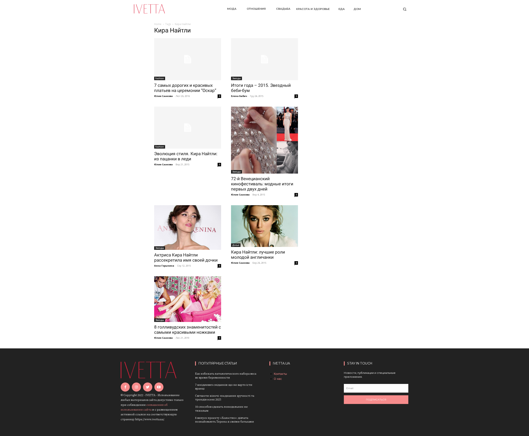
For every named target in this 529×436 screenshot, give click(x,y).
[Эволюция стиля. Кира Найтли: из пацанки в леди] (187, 128)
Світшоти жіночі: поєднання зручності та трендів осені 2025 (224, 397)
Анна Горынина (164, 265)
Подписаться (376, 399)
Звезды (236, 78)
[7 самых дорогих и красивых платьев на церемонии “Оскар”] (187, 59)
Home (157, 24)
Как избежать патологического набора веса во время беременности (225, 375)
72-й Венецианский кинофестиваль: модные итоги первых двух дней (262, 184)
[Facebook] (125, 387)
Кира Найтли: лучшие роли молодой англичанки (258, 255)
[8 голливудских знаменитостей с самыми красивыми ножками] (187, 299)
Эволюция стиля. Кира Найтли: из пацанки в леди (185, 156)
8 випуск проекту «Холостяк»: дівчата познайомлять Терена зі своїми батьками (224, 419)
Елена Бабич (239, 96)
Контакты (280, 373)
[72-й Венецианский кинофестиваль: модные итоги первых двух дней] (264, 140)
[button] (404, 9)
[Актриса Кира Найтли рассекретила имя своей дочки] (187, 227)
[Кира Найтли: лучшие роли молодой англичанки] (264, 226)
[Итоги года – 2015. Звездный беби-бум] (264, 59)
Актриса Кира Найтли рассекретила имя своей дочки (186, 258)
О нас (278, 378)
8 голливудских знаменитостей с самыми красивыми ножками (187, 330)
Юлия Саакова (163, 96)
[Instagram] (136, 387)
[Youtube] (158, 387)
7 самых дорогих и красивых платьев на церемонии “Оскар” (185, 88)
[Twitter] (147, 387)
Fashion (159, 78)
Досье (235, 245)
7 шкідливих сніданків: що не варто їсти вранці (223, 386)
